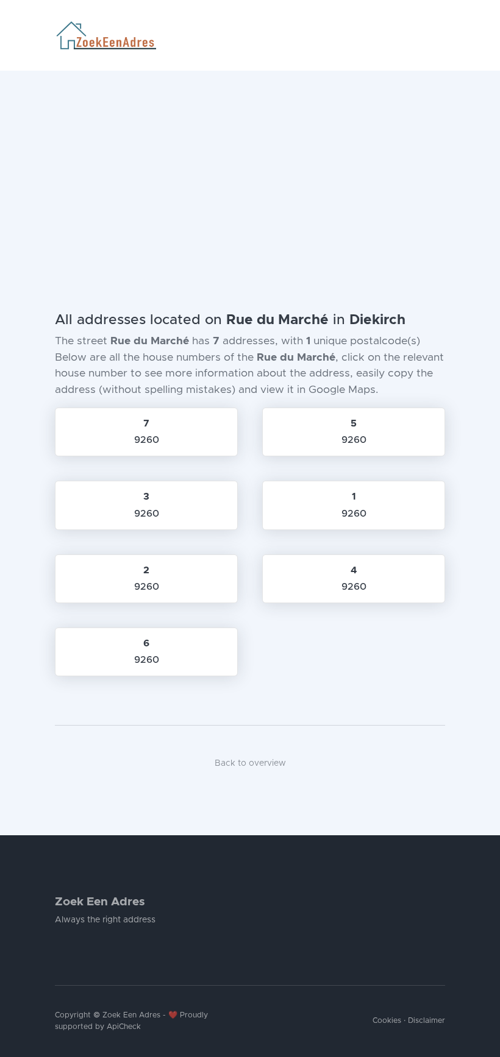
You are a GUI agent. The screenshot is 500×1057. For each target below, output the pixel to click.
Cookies (387, 1021)
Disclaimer (426, 1021)
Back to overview (250, 763)
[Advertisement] (250, 162)
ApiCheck (124, 1027)
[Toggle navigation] (440, 35)
